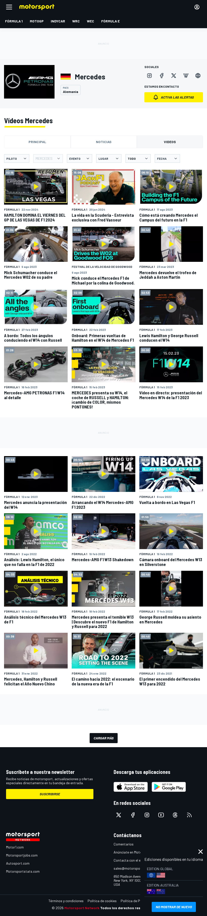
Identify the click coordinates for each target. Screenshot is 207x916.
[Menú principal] (9, 7)
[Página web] (198, 76)
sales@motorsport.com (132, 868)
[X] (174, 76)
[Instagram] (149, 76)
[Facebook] (162, 76)
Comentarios (124, 844)
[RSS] (189, 815)
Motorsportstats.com (23, 871)
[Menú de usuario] (197, 7)
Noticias (104, 142)
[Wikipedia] (186, 76)
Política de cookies (102, 901)
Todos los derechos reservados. (127, 908)
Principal (37, 142)
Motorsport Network (81, 908)
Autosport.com (18, 863)
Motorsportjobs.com (22, 855)
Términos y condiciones (66, 901)
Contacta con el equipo (131, 860)
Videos (170, 142)
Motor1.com (15, 847)
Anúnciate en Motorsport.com (136, 852)
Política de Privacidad (137, 901)
